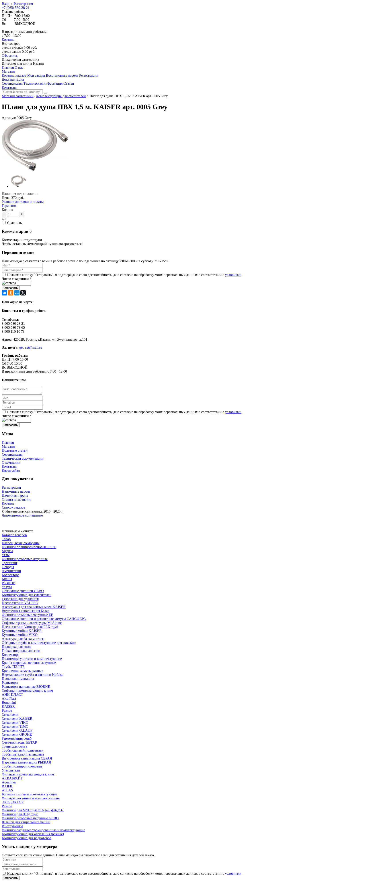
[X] (23, 292)
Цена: (6, 198)
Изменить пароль (15, 495)
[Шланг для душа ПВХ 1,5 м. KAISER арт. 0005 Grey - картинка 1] (35, 170)
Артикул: (9, 118)
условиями (233, 275)
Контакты (9, 466)
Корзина (8, 39)
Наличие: (9, 194)
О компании (11, 462)
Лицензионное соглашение (22, 515)
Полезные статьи (14, 450)
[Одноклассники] (10, 292)
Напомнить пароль (16, 491)
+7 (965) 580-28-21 (15, 8)
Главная (8, 442)
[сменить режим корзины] (15, 39)
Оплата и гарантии (16, 499)
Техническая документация (22, 458)
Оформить (10, 55)
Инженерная (20, 59)
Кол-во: (7, 210)
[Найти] (45, 92)
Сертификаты (12, 454)
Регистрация (23, 4)
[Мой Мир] (17, 292)
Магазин (8, 446)
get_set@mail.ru (30, 347)
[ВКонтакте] (4, 292)
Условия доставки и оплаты (23, 202)
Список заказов (13, 507)
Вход (5, 4)
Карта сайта (11, 470)
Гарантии (9, 206)
